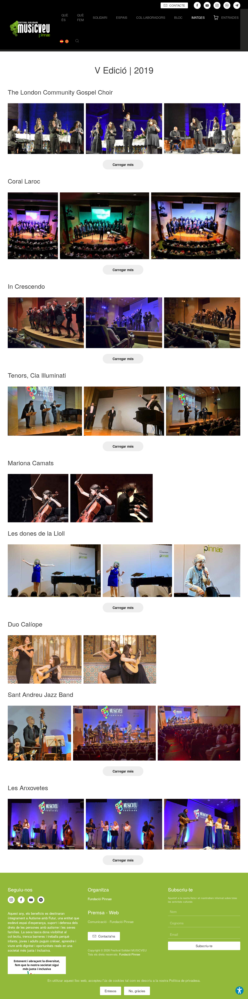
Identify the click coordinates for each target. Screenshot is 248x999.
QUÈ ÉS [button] (64, 17)
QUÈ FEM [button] (80, 17)
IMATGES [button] (198, 17)
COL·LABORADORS (150, 17)
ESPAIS (121, 17)
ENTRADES (230, 17)
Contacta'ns (106, 936)
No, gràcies (137, 990)
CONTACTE (177, 5)
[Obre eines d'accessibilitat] (239, 990)
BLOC (178, 17)
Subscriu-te (204, 945)
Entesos (110, 990)
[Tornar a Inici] (30, 29)
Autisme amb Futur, (43, 917)
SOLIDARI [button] (100, 17)
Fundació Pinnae (100, 898)
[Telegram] (236, 5)
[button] (77, 41)
